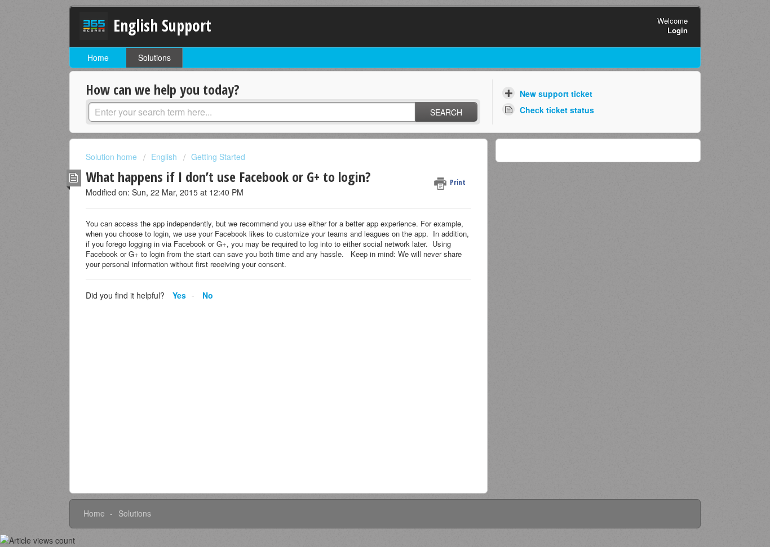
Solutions (154, 57)
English (164, 156)
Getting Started (218, 156)
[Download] (364, 124)
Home (98, 57)
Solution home (112, 156)
